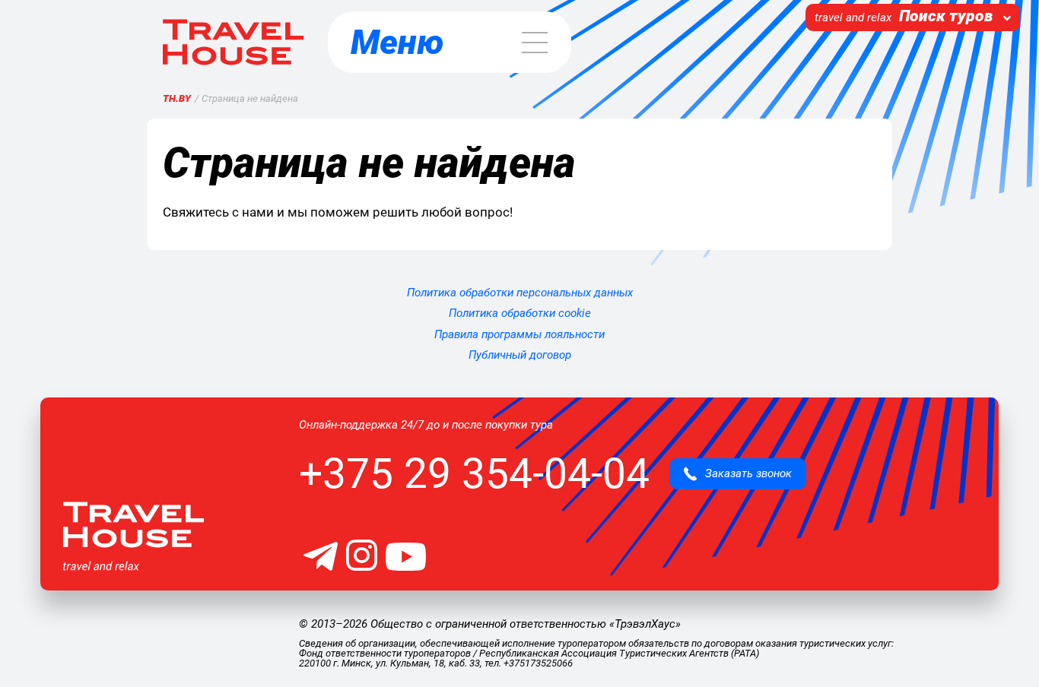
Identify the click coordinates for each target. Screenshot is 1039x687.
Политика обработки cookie (520, 313)
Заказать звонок (744, 473)
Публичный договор (520, 355)
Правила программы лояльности (519, 334)
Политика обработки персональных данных (520, 292)
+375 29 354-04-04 (474, 473)
